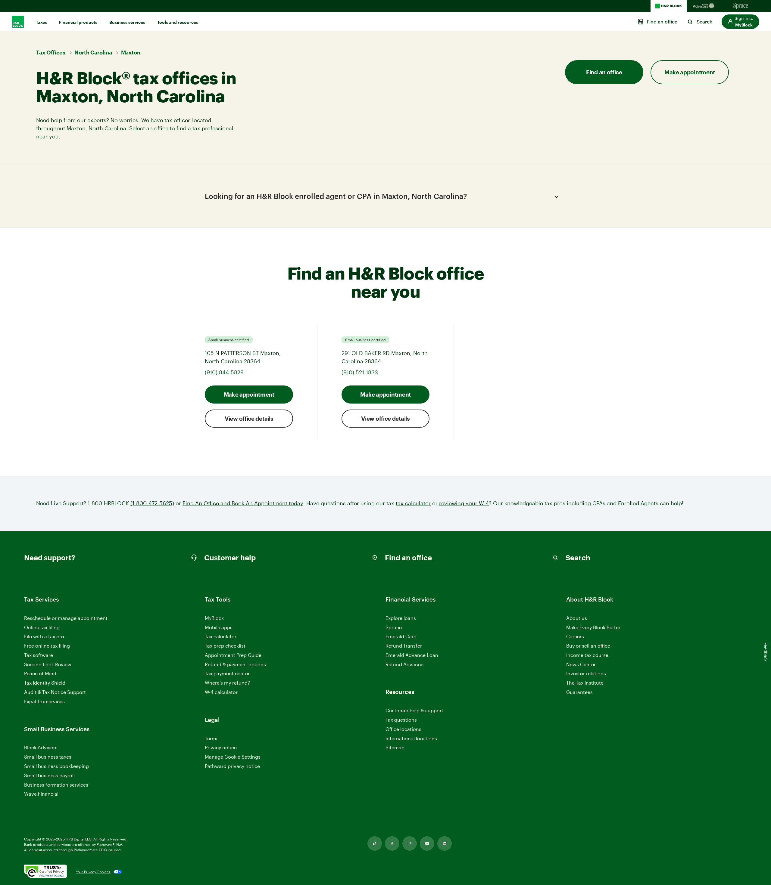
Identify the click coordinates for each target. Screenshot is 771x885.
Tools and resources (177, 22)
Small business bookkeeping (56, 766)
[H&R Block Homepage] (669, 6)
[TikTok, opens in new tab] (374, 843)
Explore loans (401, 618)
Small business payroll (49, 775)
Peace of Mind (40, 673)
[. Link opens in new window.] (45, 872)
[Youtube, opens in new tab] (427, 843)
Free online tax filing (47, 645)
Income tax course (587, 655)
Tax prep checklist (225, 645)
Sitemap (395, 747)
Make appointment (249, 394)
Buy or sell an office (588, 645)
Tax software (38, 655)
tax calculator (413, 503)
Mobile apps (219, 627)
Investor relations (586, 673)
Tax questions (401, 720)
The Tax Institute (585, 683)
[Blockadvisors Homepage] (705, 6)
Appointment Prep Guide (233, 655)
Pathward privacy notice (232, 766)
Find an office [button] (604, 72)
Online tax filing (42, 627)
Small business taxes (47, 757)
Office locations (403, 729)
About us (576, 618)
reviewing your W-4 (464, 503)
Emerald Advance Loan (412, 655)
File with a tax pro (44, 636)
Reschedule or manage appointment (66, 618)
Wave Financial (41, 794)
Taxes (41, 22)
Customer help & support (414, 710)
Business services (127, 22)
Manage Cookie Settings (233, 757)
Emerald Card (401, 636)
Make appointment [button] (689, 72)
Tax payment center (227, 673)
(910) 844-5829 (224, 372)
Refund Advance (404, 664)
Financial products (78, 22)
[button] (740, 21)
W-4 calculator (221, 692)
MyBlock (214, 618)
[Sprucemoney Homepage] (741, 6)
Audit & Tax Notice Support (55, 692)
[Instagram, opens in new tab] (409, 843)
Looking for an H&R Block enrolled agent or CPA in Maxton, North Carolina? (336, 196)
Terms (212, 738)
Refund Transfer (404, 645)
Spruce (394, 627)
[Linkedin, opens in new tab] (444, 843)
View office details (249, 418)
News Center (581, 664)
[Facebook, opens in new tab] (392, 843)
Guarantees (579, 692)
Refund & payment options (235, 664)
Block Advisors (41, 747)
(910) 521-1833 (360, 372)
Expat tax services (44, 701)
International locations (411, 738)
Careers (575, 636)
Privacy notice (221, 747)
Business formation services (56, 785)
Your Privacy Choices (93, 872)
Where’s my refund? (227, 682)
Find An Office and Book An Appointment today (243, 503)
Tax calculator (220, 636)
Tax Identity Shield (44, 682)
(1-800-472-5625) (152, 503)
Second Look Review (47, 664)
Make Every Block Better (593, 627)
